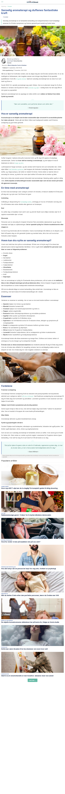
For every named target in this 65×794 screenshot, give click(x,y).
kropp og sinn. (19, 163)
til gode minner (21, 79)
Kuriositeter (5, 674)
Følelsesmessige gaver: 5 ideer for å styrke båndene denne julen (26, 515)
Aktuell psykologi (6, 540)
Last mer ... (32, 680)
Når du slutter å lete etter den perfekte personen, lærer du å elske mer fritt (30, 595)
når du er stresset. (28, 396)
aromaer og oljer (33, 87)
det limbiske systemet (16, 169)
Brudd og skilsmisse (7, 620)
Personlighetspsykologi (8, 566)
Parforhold (4, 593)
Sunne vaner (4, 486)
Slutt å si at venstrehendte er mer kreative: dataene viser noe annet (27, 676)
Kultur (3, 513)
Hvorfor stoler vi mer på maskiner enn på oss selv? (20, 542)
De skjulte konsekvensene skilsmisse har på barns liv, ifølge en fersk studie (30, 622)
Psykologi (3, 6)
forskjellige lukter (25, 202)
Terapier (10, 6)
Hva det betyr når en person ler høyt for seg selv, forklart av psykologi (28, 569)
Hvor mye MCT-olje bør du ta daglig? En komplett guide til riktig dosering (29, 488)
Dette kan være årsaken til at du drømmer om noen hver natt (24, 649)
